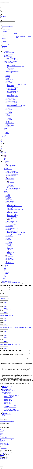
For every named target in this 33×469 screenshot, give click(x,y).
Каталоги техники (24, 36)
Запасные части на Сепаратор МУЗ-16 (11, 101)
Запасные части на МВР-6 (7, 402)
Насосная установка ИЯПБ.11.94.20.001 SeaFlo (7, 315)
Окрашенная (9, 111)
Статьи (5, 135)
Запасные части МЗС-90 (10, 85)
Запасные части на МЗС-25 (9, 100)
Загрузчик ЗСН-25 (3, 440)
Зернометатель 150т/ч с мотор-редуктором (12, 59)
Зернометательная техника (6, 29)
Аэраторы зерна (4, 27)
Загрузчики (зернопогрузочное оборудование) (12, 71)
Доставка (21, 36)
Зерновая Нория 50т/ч (9, 113)
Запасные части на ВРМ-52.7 (10, 97)
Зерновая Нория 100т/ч (9, 115)
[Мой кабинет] (0, 142)
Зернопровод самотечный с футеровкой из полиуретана (15, 66)
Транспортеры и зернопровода (8, 62)
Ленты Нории (4, 47)
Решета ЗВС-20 (8, 77)
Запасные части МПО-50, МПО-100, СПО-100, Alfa (13, 87)
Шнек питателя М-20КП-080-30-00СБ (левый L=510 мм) (8, 338)
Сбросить (5, 419)
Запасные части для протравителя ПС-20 (11, 104)
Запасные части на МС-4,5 (9, 93)
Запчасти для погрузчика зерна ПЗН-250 (11, 102)
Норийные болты (6, 406)
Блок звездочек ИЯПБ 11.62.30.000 (5, 309)
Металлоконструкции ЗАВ (9, 256)
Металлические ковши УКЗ (10, 125)
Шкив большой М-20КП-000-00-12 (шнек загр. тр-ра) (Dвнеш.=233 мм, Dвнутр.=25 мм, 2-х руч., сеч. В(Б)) (16, 327)
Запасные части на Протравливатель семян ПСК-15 (13, 107)
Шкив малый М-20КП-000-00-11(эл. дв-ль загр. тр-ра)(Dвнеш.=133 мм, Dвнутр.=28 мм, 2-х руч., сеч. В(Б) (15, 321)
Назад (5, 156)
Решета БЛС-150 (8, 76)
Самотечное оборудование (9, 64)
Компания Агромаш (15, 33)
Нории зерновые (4, 41)
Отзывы (17, 35)
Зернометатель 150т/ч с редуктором (11, 58)
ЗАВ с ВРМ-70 (8, 121)
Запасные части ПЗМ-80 (10, 86)
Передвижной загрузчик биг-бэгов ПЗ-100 (8, 390)
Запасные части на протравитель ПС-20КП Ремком (14, 106)
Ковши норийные (4, 46)
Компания (1, 429)
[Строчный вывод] (1, 290)
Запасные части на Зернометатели (12, 205)
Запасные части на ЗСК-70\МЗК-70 (11, 99)
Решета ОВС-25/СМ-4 (9, 78)
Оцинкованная (9, 112)
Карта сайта (2, 455)
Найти (1, 466)
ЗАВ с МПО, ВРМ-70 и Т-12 (10, 122)
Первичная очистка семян (9, 53)
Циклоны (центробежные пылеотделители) (13, 70)
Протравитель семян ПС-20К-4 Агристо (11, 409)
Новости (5, 134)
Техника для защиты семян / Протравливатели (6, 31)
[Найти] (1, 22)
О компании (5, 128)
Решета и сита (4, 38)
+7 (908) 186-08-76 (3, 16)
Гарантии (17, 37)
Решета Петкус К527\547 (9, 79)
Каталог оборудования (5, 51)
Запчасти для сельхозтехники (8, 80)
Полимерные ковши (8, 126)
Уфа (4, 159)
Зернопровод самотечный (11, 65)
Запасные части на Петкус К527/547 (12, 95)
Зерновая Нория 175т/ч (9, 117)
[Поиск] (1, 149)
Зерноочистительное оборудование (7, 26)
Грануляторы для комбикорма (6, 44)
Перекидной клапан (10, 67)
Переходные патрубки (10, 68)
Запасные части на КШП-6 (9, 108)
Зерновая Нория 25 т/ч (9, 110)
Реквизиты (17, 36)
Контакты (29, 36)
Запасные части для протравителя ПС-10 (11, 103)
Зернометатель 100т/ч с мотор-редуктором (12, 57)
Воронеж (5, 157)
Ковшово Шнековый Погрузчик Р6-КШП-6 (12, 60)
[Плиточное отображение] (0, 290)
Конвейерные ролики (9, 72)
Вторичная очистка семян (9, 54)
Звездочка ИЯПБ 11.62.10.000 (4, 298)
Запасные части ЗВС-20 (9, 82)
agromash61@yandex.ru (3, 453)
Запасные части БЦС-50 (7, 399)
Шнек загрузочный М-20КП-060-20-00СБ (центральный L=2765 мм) (10, 344)
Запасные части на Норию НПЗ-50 (12, 90)
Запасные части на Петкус (9, 94)
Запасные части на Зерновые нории (11, 88)
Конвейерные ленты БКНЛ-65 (11, 92)
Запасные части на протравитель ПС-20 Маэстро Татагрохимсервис (17, 105)
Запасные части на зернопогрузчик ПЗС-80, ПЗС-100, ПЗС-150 (16, 84)
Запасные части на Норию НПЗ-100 (12, 91)
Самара (5, 158)
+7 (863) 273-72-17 (3, 15)
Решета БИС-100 (8, 75)
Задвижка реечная (10, 69)
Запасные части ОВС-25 (9, 81)
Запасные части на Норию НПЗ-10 (12, 89)
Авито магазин (2, 4)
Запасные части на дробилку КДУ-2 (11, 98)
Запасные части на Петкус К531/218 (12, 96)
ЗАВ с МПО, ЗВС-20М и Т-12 (10, 123)
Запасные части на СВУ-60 (9, 109)
